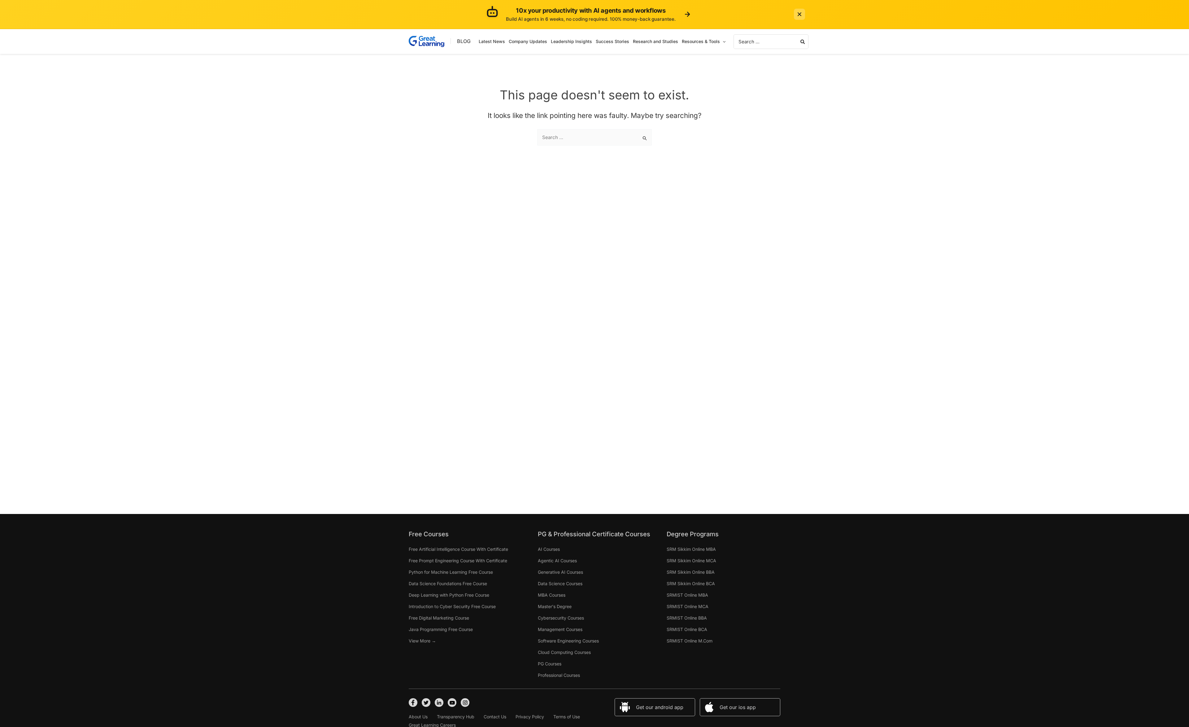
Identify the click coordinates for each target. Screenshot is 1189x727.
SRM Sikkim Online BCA (691, 583)
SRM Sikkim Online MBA (691, 549)
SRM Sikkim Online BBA (691, 572)
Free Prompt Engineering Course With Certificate (458, 560)
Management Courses (560, 629)
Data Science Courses (560, 583)
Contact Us (495, 716)
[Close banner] (799, 14)
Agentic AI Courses (557, 560)
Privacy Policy (530, 716)
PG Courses (549, 663)
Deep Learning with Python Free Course (449, 595)
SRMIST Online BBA (687, 617)
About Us (418, 716)
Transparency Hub (455, 716)
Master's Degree (555, 606)
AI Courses (549, 549)
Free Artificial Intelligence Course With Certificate (458, 549)
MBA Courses (551, 595)
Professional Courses (559, 675)
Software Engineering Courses (568, 640)
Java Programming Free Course (441, 629)
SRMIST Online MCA (687, 606)
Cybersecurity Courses (561, 617)
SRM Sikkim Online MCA (691, 560)
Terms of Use (566, 716)
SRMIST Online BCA (687, 629)
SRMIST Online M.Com (689, 640)
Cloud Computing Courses (564, 652)
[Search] (803, 42)
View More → (422, 640)
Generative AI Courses (560, 572)
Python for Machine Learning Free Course (451, 572)
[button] (722, 41)
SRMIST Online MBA (687, 595)
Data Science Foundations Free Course (448, 583)
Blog (464, 41)
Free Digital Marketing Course (439, 617)
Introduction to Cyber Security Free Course (452, 606)
